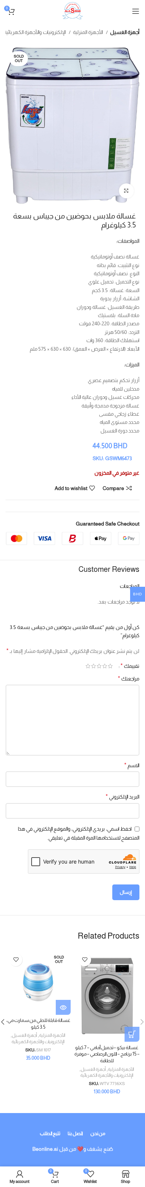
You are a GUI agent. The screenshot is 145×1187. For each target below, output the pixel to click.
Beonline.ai (45, 1149)
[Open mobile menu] (135, 11)
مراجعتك (128, 678)
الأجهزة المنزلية (88, 32)
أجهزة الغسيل (124, 32)
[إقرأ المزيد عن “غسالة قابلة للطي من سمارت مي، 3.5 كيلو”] (63, 1007)
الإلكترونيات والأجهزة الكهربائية (35, 32)
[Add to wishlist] (84, 959)
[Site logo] (72, 11)
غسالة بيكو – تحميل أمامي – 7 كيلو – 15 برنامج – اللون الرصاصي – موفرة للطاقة (106, 1054)
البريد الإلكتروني (122, 796)
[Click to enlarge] (126, 190)
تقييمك (129, 666)
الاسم (131, 765)
